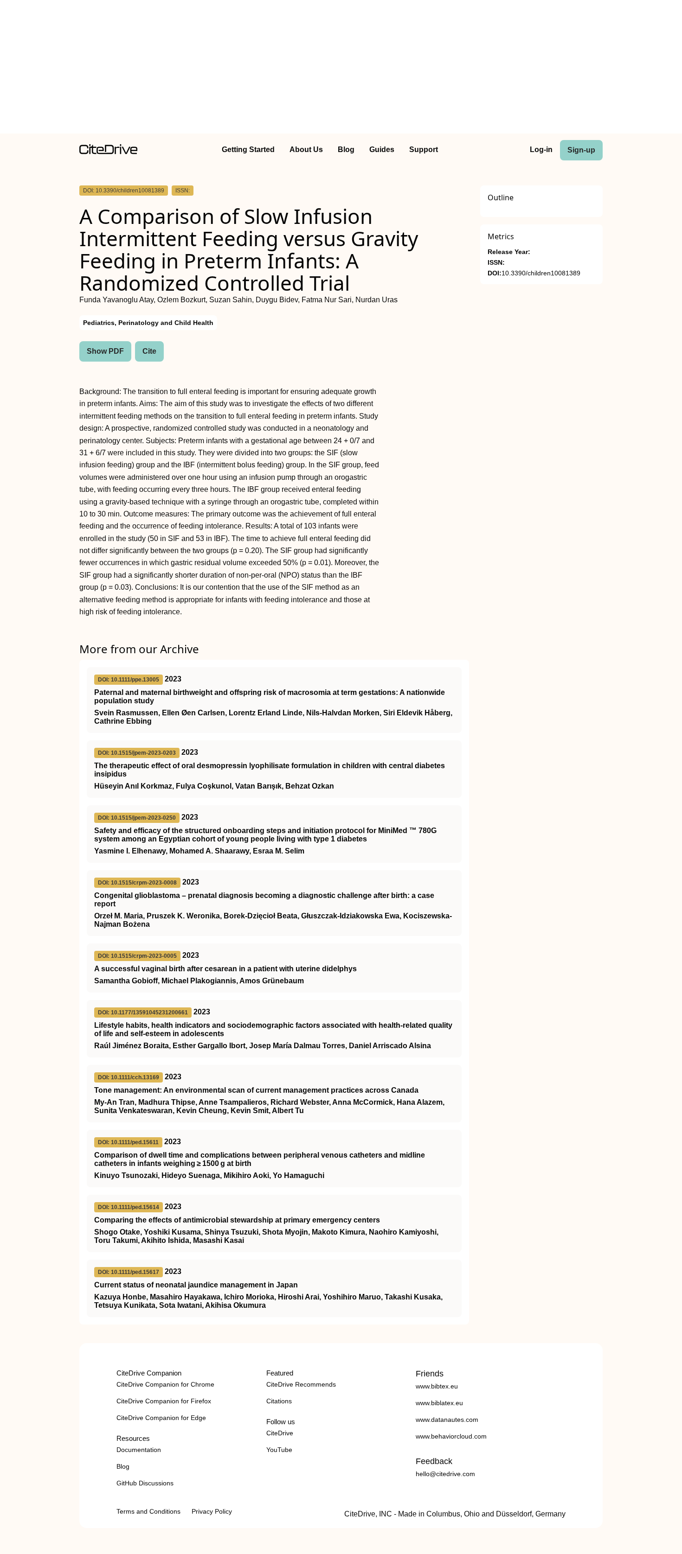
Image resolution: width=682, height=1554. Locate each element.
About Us (306, 149)
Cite (149, 351)
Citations (279, 1401)
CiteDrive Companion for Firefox (163, 1401)
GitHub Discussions (145, 1483)
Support (423, 149)
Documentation (138, 1449)
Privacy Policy (212, 1511)
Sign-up (581, 150)
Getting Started (248, 149)
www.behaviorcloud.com (451, 1436)
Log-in (541, 149)
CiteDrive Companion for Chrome (165, 1384)
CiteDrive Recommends (301, 1384)
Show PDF (105, 351)
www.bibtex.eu (437, 1386)
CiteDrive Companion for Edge (161, 1417)
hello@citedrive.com (445, 1474)
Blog (346, 149)
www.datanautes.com (447, 1419)
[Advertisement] (341, 69)
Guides (381, 149)
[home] (108, 152)
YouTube (279, 1449)
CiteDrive (279, 1433)
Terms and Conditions (148, 1511)
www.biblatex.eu (439, 1403)
